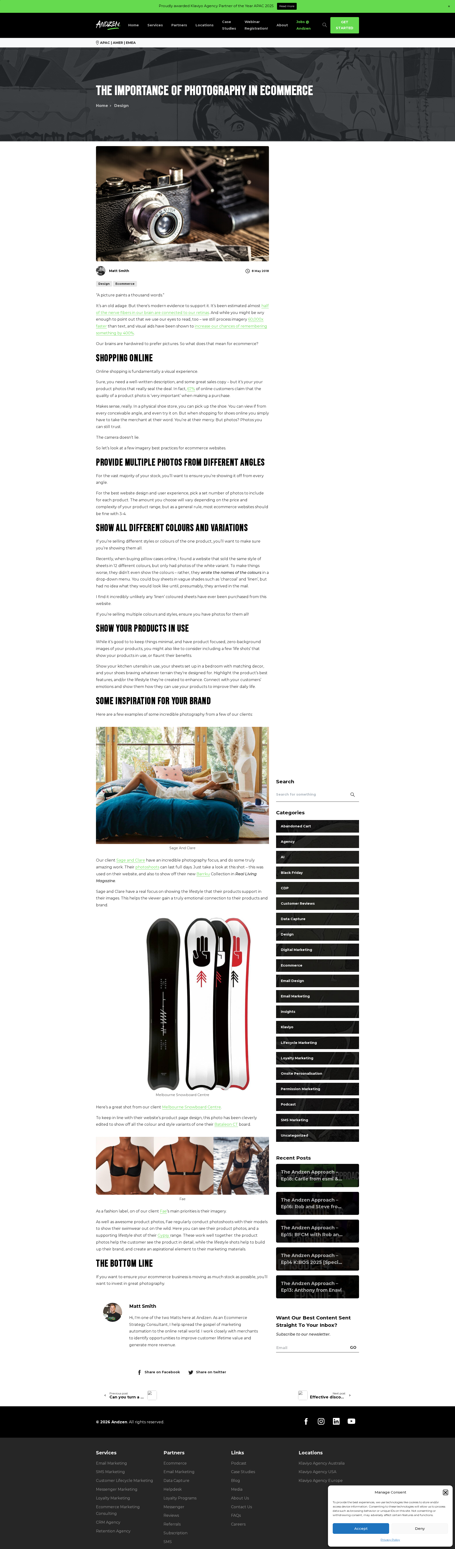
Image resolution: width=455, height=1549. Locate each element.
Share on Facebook (162, 1372)
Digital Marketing (296, 950)
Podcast (288, 1104)
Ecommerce (291, 965)
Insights (288, 1012)
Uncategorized (294, 1135)
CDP (285, 888)
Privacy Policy (390, 1539)
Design (121, 105)
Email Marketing (295, 996)
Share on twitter (211, 1372)
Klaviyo (287, 1027)
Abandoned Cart (296, 826)
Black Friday (292, 873)
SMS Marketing (294, 1120)
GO (353, 1347)
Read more (286, 6)
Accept (361, 1528)
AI (282, 857)
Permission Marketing (300, 1089)
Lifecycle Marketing (299, 1043)
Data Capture (293, 919)
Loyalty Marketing (297, 1058)
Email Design (292, 981)
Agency (288, 841)
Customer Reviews (298, 903)
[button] (445, 1492)
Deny (420, 1528)
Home (102, 105)
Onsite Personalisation (301, 1073)
